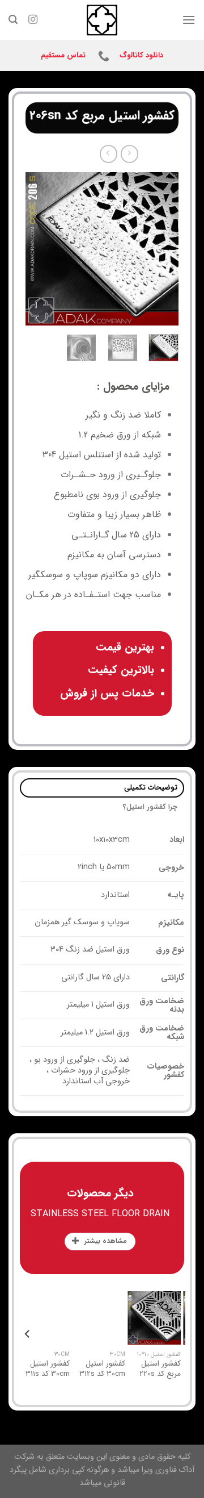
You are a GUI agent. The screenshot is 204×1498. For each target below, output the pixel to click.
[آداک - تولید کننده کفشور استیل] (102, 19)
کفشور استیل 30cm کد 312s (139, 1369)
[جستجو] (13, 20)
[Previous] (161, 248)
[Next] (34, 248)
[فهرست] (189, 20)
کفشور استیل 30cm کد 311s (84, 1369)
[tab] (102, 788)
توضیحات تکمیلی (150, 788)
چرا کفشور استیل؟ (150, 807)
